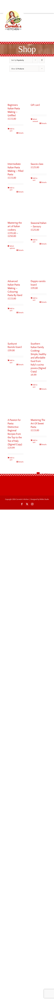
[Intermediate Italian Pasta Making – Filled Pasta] (15, 149)
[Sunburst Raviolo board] (15, 329)
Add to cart (12, 130)
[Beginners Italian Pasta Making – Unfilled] (15, 90)
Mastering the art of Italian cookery (15, 226)
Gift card (35, 105)
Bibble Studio (44, 499)
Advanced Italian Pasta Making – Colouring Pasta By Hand (15, 288)
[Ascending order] (42, 60)
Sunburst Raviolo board (15, 345)
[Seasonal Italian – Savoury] (39, 208)
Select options (12, 247)
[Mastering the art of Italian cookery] (15, 208)
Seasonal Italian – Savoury (38, 224)
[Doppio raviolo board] (39, 266)
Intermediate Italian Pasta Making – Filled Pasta (15, 169)
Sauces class (37, 164)
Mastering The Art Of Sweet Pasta (38, 423)
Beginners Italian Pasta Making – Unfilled (14, 110)
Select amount (35, 120)
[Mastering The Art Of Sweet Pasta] (39, 405)
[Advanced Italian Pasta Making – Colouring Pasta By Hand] (15, 266)
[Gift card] (39, 90)
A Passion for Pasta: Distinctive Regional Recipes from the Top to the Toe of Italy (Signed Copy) (15, 432)
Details (20, 133)
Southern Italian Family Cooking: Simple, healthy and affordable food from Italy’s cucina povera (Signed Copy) (38, 357)
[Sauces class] (39, 149)
